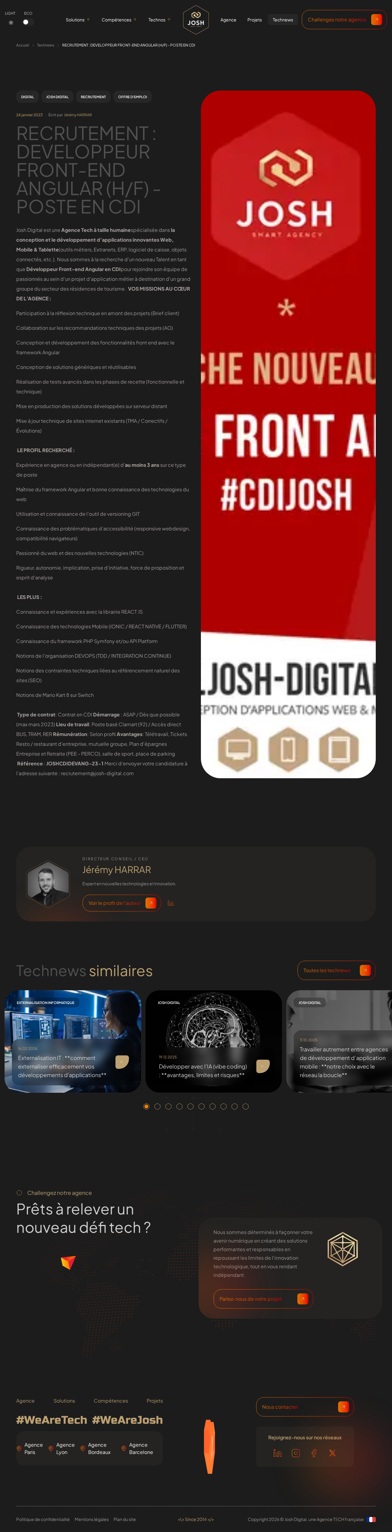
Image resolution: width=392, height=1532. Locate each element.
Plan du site (125, 1519)
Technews (45, 45)
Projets (155, 1400)
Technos (157, 19)
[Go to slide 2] (157, 1106)
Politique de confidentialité (43, 1519)
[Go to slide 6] (201, 1106)
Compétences (116, 19)
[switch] (28, 22)
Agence (25, 1400)
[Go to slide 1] (146, 1106)
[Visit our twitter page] (332, 1453)
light (10, 13)
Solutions (75, 19)
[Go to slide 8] (223, 1106)
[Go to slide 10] (245, 1106)
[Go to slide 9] (234, 1106)
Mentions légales (92, 1519)
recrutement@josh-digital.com (97, 773)
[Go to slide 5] (190, 1106)
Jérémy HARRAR (78, 115)
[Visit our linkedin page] (277, 1453)
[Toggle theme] (11, 22)
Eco (28, 13)
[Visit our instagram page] (295, 1453)
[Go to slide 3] (168, 1106)
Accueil (22, 45)
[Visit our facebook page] (313, 1453)
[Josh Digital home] (196, 19)
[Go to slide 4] (179, 1106)
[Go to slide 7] (212, 1106)
